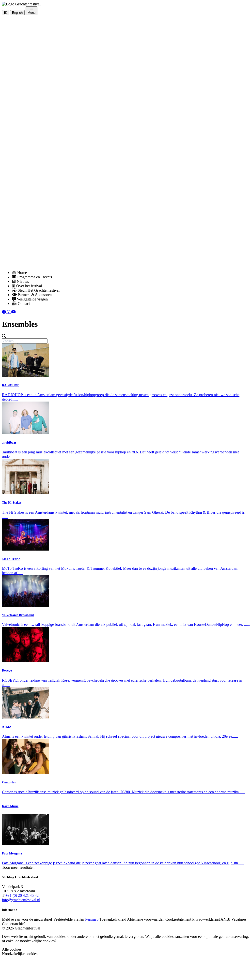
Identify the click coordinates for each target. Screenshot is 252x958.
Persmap (91, 919)
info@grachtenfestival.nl (21, 900)
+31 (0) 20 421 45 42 (22, 895)
